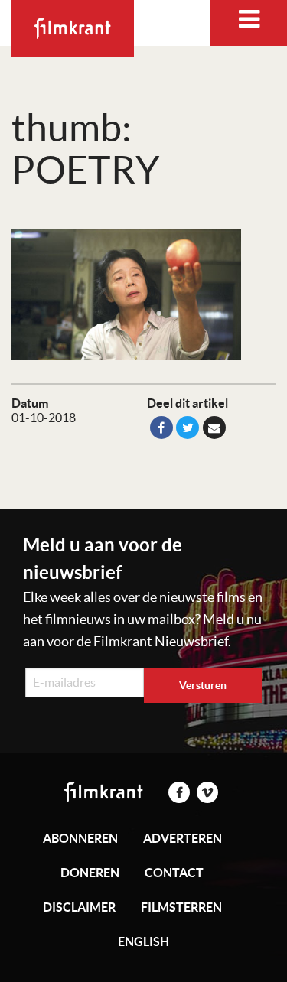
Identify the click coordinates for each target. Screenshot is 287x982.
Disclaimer (79, 907)
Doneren (89, 873)
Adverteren (182, 838)
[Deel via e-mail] (214, 427)
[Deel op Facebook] (161, 427)
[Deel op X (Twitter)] (187, 427)
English (143, 941)
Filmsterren (181, 907)
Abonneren (80, 838)
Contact (174, 873)
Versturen (203, 685)
